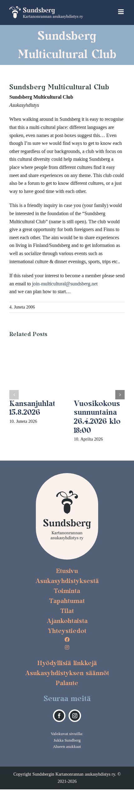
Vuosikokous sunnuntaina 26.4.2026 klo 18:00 (97, 417)
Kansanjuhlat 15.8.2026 (32, 408)
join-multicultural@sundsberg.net (65, 283)
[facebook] (59, 715)
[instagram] (75, 715)
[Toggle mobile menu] (121, 11)
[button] (14, 394)
